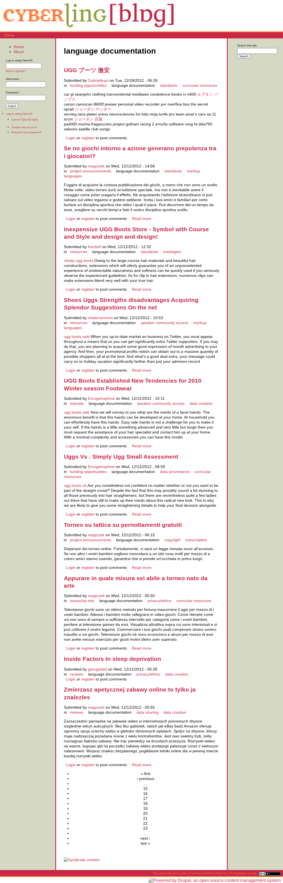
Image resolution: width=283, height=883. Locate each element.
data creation (201, 403)
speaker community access (164, 322)
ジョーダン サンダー (93, 109)
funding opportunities (88, 85)
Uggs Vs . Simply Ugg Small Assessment (121, 456)
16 (145, 793)
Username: (14, 78)
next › (145, 838)
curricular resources (199, 85)
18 (145, 803)
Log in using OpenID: (19, 60)
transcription (196, 540)
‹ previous (145, 778)
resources (78, 251)
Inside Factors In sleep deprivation (112, 659)
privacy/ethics (159, 600)
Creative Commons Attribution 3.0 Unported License (223, 873)
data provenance (175, 471)
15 (145, 788)
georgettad (97, 669)
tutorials (77, 403)
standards (168, 85)
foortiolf (94, 247)
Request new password (26, 132)
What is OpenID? (16, 71)
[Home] (88, 29)
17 (145, 798)
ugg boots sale (77, 336)
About (19, 51)
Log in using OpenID (19, 113)
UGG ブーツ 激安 (87, 70)
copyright (172, 540)
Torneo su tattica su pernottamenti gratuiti (123, 525)
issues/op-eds (82, 600)
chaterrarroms (100, 318)
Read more (141, 218)
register (88, 138)
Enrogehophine (101, 398)
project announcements (90, 171)
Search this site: (247, 45)
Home (9, 35)
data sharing (147, 712)
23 (145, 828)
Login (70, 138)
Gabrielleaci (98, 80)
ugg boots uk (75, 485)
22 (145, 823)
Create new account (24, 127)
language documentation (133, 85)
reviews (76, 674)
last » (145, 843)
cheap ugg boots (78, 260)
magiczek (96, 166)
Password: (13, 92)
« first (145, 773)
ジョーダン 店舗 (88, 119)
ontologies (172, 251)
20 (145, 813)
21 (145, 818)
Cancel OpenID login (24, 119)
